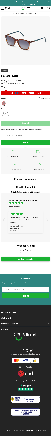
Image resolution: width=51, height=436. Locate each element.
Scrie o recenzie (25, 259)
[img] (26, 203)
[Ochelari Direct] (25, 8)
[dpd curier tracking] (25, 376)
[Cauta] (42, 8)
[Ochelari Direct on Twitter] (31, 350)
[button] (6, 83)
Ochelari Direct (18, 430)
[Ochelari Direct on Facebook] (23, 350)
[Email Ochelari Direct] (19, 350)
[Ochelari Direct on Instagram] (27, 350)
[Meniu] (1, 8)
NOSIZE (5, 114)
